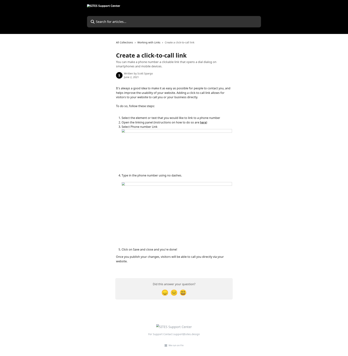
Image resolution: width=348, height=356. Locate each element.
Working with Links (148, 42)
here (203, 122)
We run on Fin (176, 345)
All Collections (124, 42)
